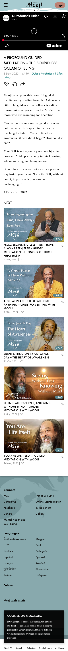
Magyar (40, 539)
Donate (8, 514)
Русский (40, 557)
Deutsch (8, 551)
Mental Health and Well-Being (14, 522)
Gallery (40, 514)
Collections (31, 648)
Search (19, 648)
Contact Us (10, 502)
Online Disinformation (48, 502)
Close (59, 615)
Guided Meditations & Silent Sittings (33, 75)
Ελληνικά (41, 575)
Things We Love (45, 496)
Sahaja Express (45, 648)
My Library (59, 648)
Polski (39, 545)
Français (8, 563)
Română (40, 563)
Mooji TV (8, 648)
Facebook (5, 591)
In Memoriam (43, 508)
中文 (6, 545)
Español (8, 557)
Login (59, 5)
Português (41, 551)
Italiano (8, 575)
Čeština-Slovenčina (15, 539)
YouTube (11, 591)
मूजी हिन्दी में (10, 569)
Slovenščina (42, 569)
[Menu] (6, 5)
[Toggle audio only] (15, 85)
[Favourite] (62, 246)
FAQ (6, 496)
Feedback (9, 508)
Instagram (19, 591)
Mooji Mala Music (14, 600)
